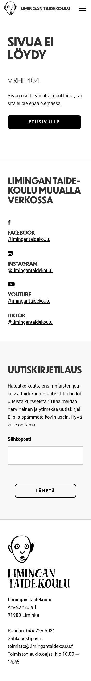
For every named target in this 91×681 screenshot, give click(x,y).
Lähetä (45, 491)
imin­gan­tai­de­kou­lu (31, 301)
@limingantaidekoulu (30, 270)
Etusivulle (44, 122)
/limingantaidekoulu (29, 239)
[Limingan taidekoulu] (10, 8)
